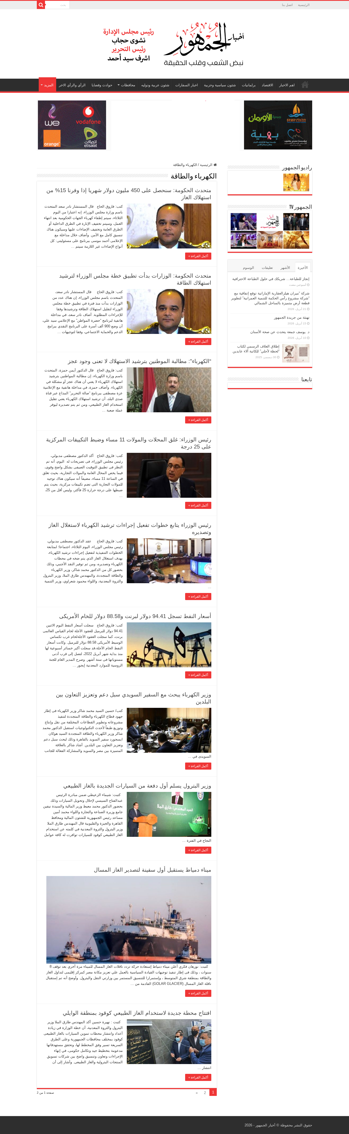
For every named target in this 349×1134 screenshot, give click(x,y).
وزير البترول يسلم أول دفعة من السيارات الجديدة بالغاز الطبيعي (137, 786)
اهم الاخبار (287, 85)
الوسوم (248, 268)
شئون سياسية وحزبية (220, 85)
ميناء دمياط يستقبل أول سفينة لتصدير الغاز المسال (152, 870)
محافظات (128, 85)
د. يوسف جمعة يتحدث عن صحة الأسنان (279, 332)
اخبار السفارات (186, 85)
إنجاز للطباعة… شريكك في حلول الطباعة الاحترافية (270, 279)
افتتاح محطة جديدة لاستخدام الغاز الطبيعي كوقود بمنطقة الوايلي (137, 1013)
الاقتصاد (267, 85)
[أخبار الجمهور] (174, 43)
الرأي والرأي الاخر (72, 85)
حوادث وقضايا (102, 85)
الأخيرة (303, 268)
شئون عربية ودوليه (155, 85)
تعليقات (267, 268)
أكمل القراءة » (198, 256)
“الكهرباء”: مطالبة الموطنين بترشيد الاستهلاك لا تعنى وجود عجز (139, 361)
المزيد (48, 85)
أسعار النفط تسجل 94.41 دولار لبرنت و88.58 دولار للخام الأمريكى (135, 616)
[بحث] (41, 5)
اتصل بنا (287, 5)
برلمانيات (249, 85)
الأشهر (285, 268)
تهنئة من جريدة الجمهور (291, 317)
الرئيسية (303, 5)
